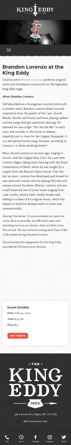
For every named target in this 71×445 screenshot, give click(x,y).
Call (7, 441)
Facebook (35, 441)
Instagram (50, 441)
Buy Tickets (17, 335)
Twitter (64, 441)
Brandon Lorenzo (32, 80)
